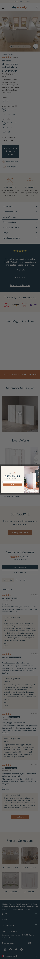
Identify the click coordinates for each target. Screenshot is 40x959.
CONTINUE (12, 484)
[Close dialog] (38, 467)
